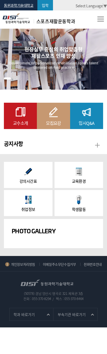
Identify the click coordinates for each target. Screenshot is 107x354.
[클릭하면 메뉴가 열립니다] (100, 19)
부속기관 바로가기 (72, 314)
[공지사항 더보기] (97, 145)
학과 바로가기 (24, 314)
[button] (7, 78)
